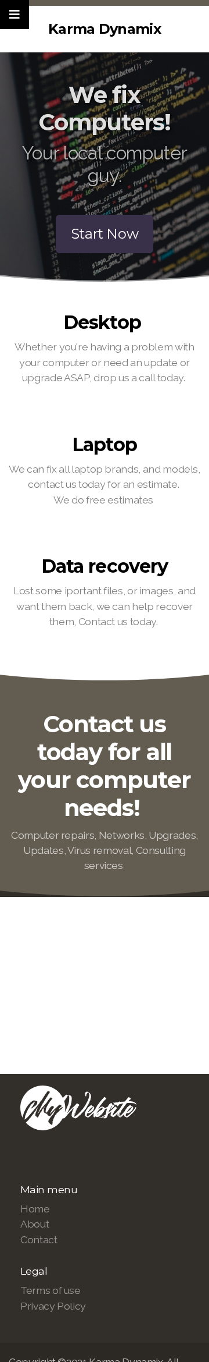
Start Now (105, 233)
